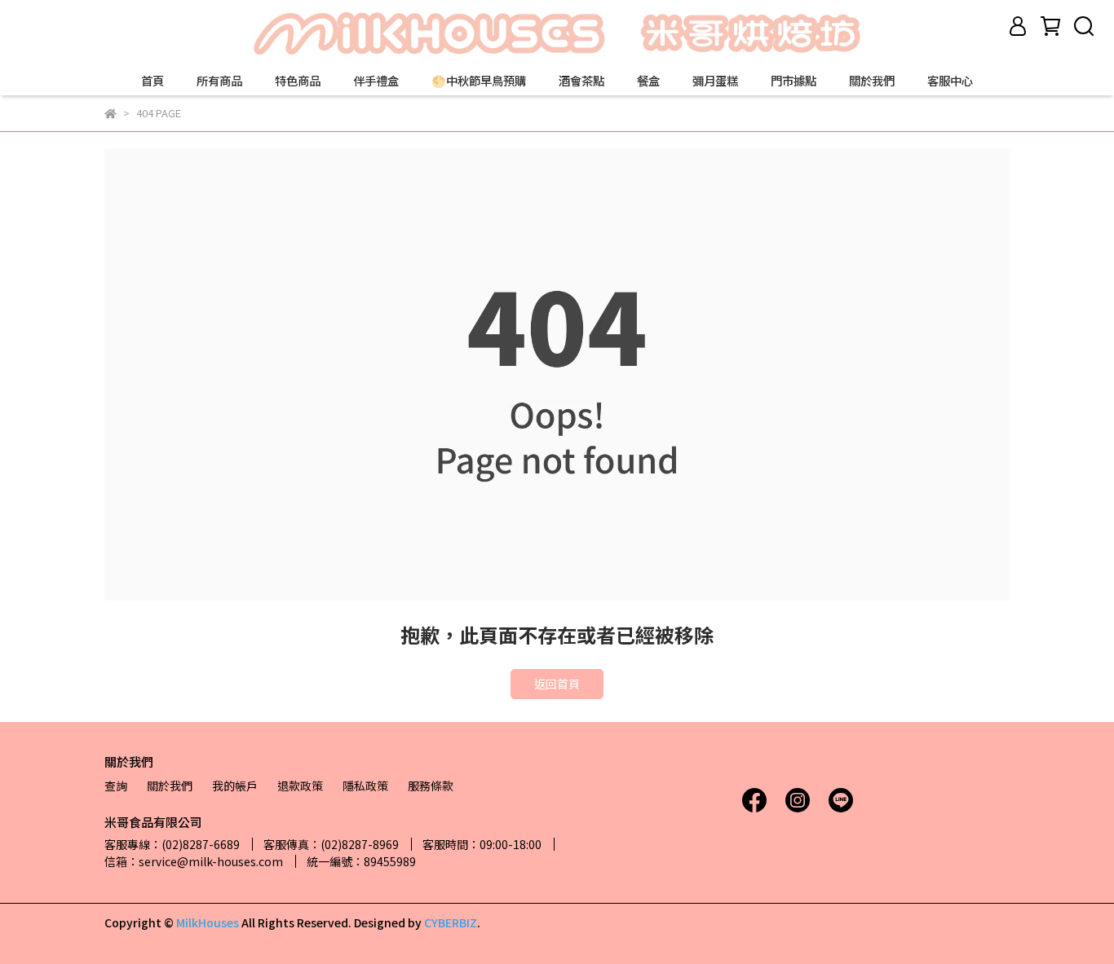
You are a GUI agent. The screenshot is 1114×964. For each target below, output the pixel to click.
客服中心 (950, 81)
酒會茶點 (581, 81)
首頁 (152, 81)
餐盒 (648, 81)
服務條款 (430, 785)
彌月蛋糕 (715, 81)
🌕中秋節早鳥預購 (478, 81)
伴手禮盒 (376, 81)
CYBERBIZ (450, 922)
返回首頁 (557, 684)
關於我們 (872, 81)
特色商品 (297, 81)
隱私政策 (365, 785)
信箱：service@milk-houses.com (193, 861)
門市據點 (793, 81)
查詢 (115, 785)
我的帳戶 (235, 785)
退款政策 (300, 785)
